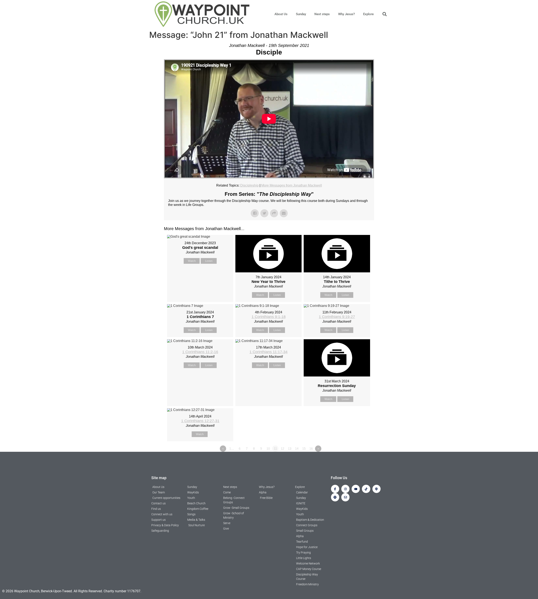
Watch (192, 260)
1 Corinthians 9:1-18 (269, 317)
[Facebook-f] (335, 489)
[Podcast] (376, 489)
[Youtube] (356, 489)
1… (231, 448)
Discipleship (249, 185)
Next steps (322, 14)
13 (289, 448)
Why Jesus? (346, 14)
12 (282, 448)
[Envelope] (345, 497)
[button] (384, 14)
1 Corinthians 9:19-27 (337, 317)
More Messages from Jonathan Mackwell (291, 185)
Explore (368, 14)
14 (296, 448)
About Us (280, 14)
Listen (208, 260)
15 (304, 448)
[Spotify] (335, 497)
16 (311, 448)
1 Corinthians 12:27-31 (200, 421)
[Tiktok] (366, 489)
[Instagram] (345, 489)
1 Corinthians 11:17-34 (268, 352)
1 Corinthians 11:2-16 (200, 352)
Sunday (301, 14)
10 (268, 448)
